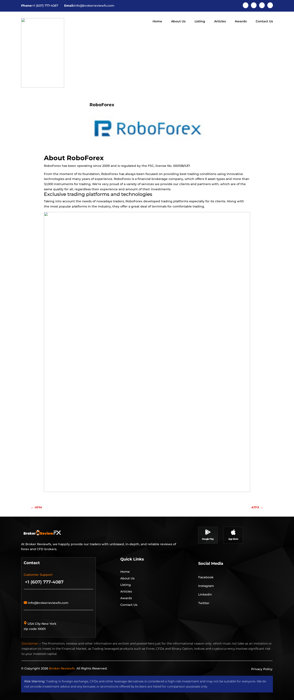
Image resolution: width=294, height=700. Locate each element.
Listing (200, 21)
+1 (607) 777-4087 (45, 6)
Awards (241, 21)
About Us (178, 21)
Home (157, 21)
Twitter (203, 603)
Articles (220, 21)
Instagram (206, 586)
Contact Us (264, 21)
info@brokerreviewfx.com (94, 6)
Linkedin (205, 594)
